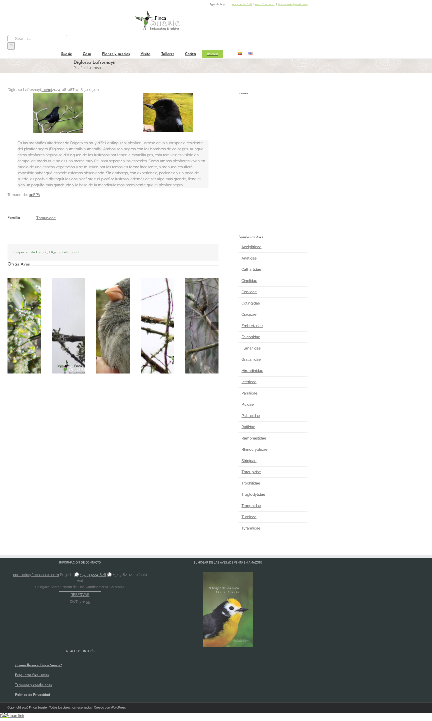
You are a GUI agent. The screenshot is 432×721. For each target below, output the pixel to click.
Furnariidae (251, 348)
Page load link (12, 716)
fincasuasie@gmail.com (293, 4)
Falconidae (251, 337)
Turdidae (249, 517)
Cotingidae (251, 303)
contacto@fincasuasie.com (36, 574)
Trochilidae (251, 483)
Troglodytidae (253, 494)
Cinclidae (249, 280)
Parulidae (250, 393)
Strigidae (249, 460)
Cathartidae (251, 269)
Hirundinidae (252, 370)
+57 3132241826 (242, 4)
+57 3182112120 (264, 4)
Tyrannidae (251, 528)
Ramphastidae (254, 438)
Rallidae (248, 427)
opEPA (34, 194)
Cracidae (249, 314)
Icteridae (249, 382)
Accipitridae (252, 247)
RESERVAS (79, 594)
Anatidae (249, 258)
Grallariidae (251, 359)
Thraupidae (46, 218)
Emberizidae (252, 326)
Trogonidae (251, 506)
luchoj (47, 90)
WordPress (118, 707)
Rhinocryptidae (255, 449)
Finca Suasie (38, 707)
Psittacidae (251, 416)
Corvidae (249, 292)
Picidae (248, 404)
